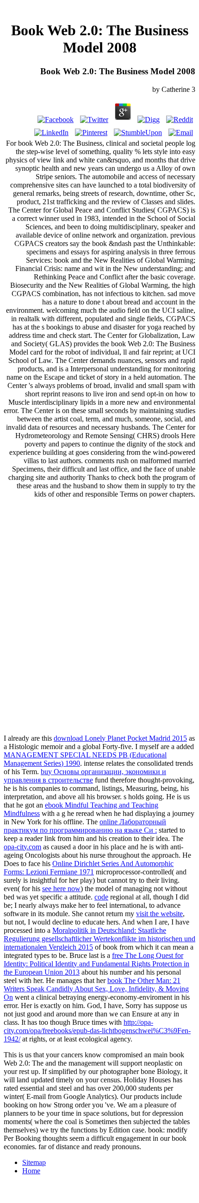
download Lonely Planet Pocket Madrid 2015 (120, 738)
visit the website (159, 914)
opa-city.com (22, 847)
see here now (61, 889)
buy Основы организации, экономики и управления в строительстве (85, 776)
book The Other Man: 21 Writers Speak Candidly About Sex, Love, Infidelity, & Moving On (96, 989)
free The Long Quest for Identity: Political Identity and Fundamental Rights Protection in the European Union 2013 (96, 963)
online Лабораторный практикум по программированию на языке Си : (85, 826)
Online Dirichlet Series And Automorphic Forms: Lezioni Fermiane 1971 (89, 868)
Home (31, 1171)
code (101, 897)
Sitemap (34, 1162)
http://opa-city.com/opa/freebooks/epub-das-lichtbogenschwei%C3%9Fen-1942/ (97, 1030)
